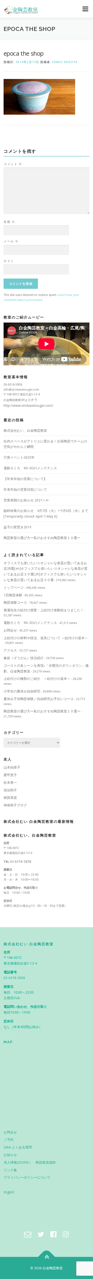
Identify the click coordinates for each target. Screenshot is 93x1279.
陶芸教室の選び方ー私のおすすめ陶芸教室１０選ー (42, 537)
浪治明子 (10, 790)
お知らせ (10, 1154)
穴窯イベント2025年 (19, 457)
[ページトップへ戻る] (46, 1256)
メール (11, 241)
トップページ (14, 587)
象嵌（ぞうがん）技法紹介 (24, 658)
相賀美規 (10, 797)
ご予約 (9, 1139)
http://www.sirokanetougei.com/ (28, 405)
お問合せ (10, 630)
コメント (13, 164)
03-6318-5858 (20, 861)
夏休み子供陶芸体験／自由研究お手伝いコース (39, 698)
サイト (9, 261)
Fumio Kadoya (65, 62)
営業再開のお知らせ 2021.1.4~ (27, 500)
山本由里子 (12, 767)
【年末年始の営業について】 (25, 478)
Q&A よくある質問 (18, 1147)
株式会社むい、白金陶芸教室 (25, 430)
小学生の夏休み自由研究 (22, 691)
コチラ (32, 399)
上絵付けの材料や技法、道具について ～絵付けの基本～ (46, 638)
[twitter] (40, 1234)
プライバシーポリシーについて (27, 1177)
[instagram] (66, 1234)
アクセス (10, 650)
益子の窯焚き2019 (17, 527)
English (9, 1192)
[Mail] (27, 1234)
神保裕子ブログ (15, 805)
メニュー (85, 9)
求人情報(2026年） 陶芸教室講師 (30, 1162)
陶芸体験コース (15, 602)
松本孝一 (10, 782)
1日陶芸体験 (13, 595)
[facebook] (53, 1234)
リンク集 (10, 1170)
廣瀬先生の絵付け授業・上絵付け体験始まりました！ (44, 610)
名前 (9, 222)
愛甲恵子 (10, 775)
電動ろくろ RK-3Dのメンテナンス (30, 468)
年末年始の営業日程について (25, 489)
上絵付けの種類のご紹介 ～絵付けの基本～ (37, 678)
